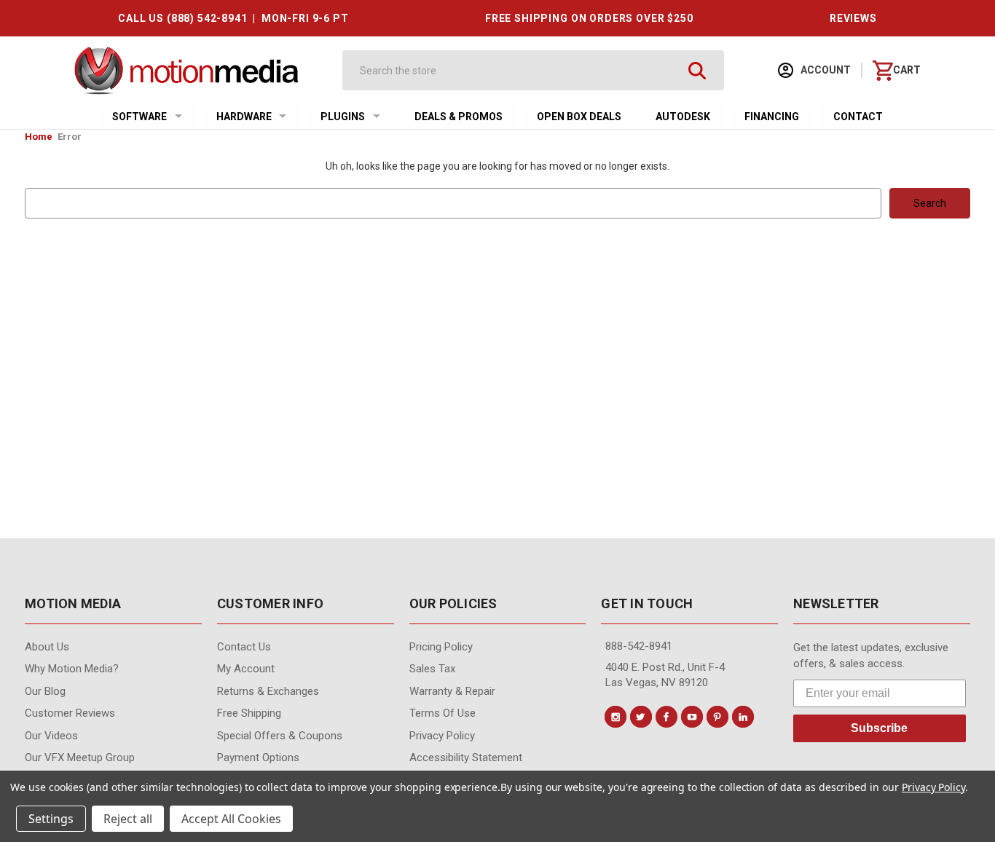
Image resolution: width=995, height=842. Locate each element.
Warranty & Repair (452, 691)
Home (38, 136)
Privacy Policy (442, 735)
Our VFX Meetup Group (80, 757)
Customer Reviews (70, 713)
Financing (771, 116)
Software (139, 116)
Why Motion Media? (72, 668)
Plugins (342, 116)
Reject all (127, 819)
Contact (858, 116)
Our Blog (45, 691)
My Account (246, 668)
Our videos (51, 735)
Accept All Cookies (231, 819)
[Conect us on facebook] (666, 717)
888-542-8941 (638, 646)
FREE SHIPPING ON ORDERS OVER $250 (589, 18)
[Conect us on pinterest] (717, 717)
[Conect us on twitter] (641, 717)
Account (824, 70)
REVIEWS (853, 18)
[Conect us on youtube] (692, 717)
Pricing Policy (441, 646)
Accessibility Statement (465, 757)
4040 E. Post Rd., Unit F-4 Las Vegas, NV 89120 (665, 675)
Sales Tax (432, 668)
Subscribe (879, 728)
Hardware (244, 116)
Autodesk (683, 116)
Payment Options (258, 757)
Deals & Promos (458, 116)
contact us (244, 646)
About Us (47, 646)
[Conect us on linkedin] (743, 717)
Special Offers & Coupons (279, 735)
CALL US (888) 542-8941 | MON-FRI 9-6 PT (233, 18)
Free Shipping (249, 713)
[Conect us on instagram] (615, 717)
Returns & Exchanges (268, 691)
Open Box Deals (579, 116)
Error (70, 136)
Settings (51, 819)
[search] (696, 70)
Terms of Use (442, 713)
